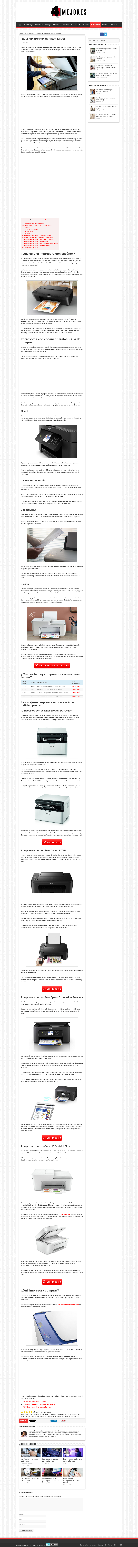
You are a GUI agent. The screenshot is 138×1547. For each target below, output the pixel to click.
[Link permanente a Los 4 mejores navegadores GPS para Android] (73, 1472)
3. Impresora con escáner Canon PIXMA (36, 241)
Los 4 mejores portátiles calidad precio (30, 1480)
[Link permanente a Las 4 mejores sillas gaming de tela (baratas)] (52, 1472)
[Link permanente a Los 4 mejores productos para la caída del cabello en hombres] (92, 116)
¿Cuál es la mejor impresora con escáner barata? (36, 235)
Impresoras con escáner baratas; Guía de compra (37, 225)
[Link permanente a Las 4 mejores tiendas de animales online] (92, 108)
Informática (27, 33)
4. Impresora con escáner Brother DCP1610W (38, 239)
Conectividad (29, 231)
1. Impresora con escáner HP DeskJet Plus (37, 245)
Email (20, 1519)
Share (54, 1420)
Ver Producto (54, 842)
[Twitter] (105, 34)
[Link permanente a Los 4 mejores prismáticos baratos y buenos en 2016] (92, 51)
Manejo (27, 227)
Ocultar (47, 220)
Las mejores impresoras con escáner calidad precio (37, 237)
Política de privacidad (22, 1545)
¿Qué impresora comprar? (30, 247)
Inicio (20, 25)
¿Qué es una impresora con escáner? (33, 223)
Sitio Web (22, 1524)
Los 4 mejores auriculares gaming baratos (72, 1460)
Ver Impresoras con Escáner (54, 665)
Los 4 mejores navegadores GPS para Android (71, 1480)
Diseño (27, 233)
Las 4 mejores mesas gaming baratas (50, 1460)
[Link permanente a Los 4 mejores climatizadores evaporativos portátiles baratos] (92, 67)
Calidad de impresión (31, 229)
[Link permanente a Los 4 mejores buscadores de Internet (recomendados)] (31, 1452)
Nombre (21, 1514)
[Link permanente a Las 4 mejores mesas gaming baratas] (52, 1452)
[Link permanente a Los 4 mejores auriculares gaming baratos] (73, 1452)
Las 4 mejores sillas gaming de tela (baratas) (51, 1480)
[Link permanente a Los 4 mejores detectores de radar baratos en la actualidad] (92, 75)
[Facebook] (102, 34)
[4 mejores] (69, 17)
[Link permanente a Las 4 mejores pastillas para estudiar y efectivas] (92, 92)
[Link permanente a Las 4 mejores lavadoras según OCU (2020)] (92, 100)
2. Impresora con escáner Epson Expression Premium (41, 243)
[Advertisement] (52, 112)
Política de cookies (37, 1545)
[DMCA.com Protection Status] (52, 1545)
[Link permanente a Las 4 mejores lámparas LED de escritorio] (92, 59)
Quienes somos (91, 1545)
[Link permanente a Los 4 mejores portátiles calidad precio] (31, 1472)
